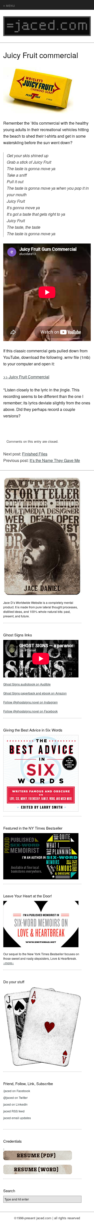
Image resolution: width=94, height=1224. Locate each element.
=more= (8, 963)
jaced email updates (17, 1118)
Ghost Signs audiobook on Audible (27, 684)
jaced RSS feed (14, 1111)
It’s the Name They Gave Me (55, 460)
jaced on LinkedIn (15, 1104)
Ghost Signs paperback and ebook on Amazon (35, 693)
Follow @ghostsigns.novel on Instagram (30, 702)
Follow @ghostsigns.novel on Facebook (30, 711)
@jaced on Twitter (15, 1097)
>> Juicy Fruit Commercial (26, 377)
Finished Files (34, 454)
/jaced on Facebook (16, 1091)
